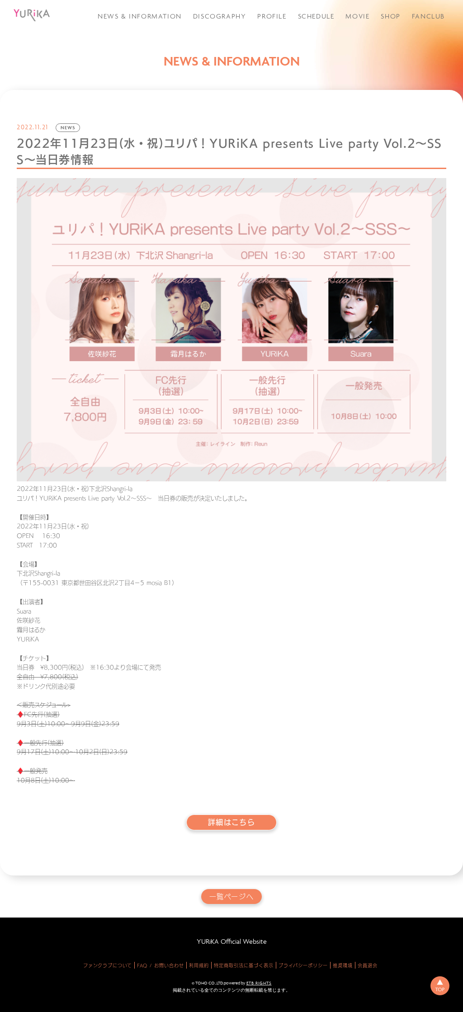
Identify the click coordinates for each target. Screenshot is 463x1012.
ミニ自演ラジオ (420, 77)
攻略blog (412, 42)
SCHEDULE (316, 16)
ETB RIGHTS (259, 983)
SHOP (390, 16)
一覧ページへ (231, 896)
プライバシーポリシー (303, 965)
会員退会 (368, 965)
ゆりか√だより (420, 53)
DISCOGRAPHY (219, 16)
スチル (408, 65)
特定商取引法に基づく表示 (244, 965)
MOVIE (357, 16)
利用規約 (199, 965)
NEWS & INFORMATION (140, 16)
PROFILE (271, 16)
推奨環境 (343, 965)
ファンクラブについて (107, 965)
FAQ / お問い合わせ (160, 965)
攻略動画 (412, 30)
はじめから (415, 102)
